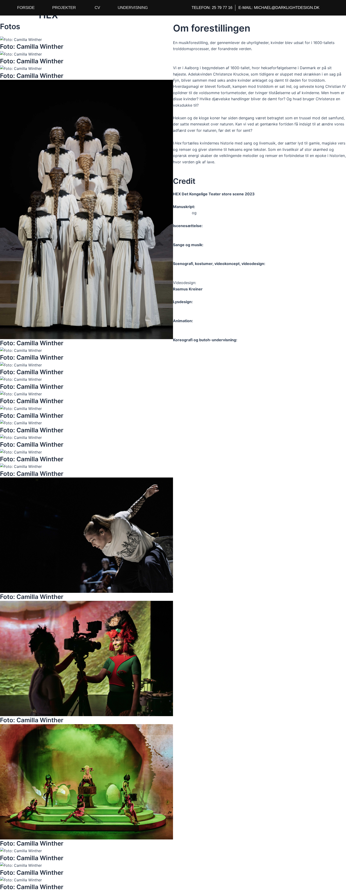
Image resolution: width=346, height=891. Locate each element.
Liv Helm (205, 212)
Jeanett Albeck (186, 251)
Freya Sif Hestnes (188, 270)
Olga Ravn (182, 212)
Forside (26, 7)
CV (97, 7)
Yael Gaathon (185, 346)
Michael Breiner (186, 307)
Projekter (64, 7)
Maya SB (181, 327)
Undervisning (133, 7)
